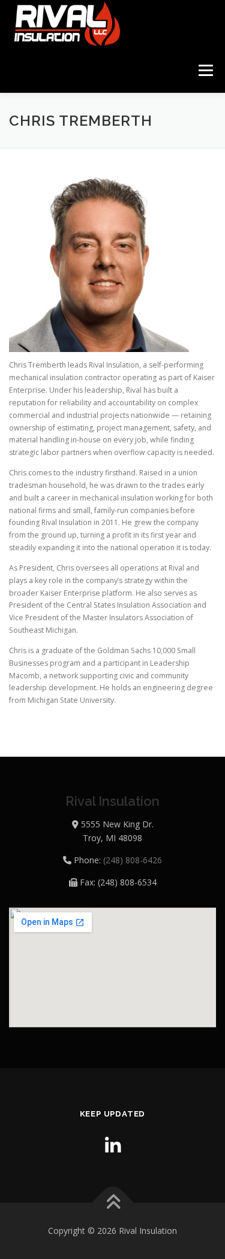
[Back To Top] (112, 1203)
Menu (205, 70)
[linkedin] (113, 1145)
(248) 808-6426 (132, 860)
